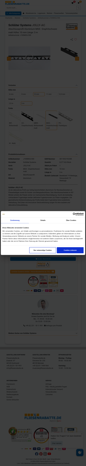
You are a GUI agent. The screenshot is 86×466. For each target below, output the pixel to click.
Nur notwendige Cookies (43, 250)
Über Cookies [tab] (71, 220)
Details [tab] (43, 220)
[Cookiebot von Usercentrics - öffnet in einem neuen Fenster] (74, 214)
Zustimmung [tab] (15, 220)
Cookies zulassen (70, 250)
